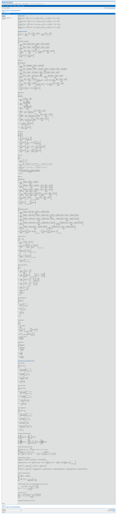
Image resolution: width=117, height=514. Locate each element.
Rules (11, 5)
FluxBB (113, 510)
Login (23, 5)
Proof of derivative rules (15, 10)
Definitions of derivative (22, 31)
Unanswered (112, 7)
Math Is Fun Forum (7, 2)
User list (7, 5)
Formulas (7, 10)
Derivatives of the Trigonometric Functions (26, 360)
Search (14, 5)
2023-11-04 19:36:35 (6, 13)
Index (3, 5)
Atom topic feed (112, 509)
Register (19, 5)
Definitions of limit (21, 15)
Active (108, 7)
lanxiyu (3, 15)
